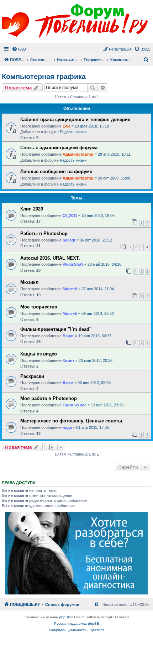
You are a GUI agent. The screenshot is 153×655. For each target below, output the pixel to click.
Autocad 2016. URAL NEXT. (50, 258)
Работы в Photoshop (44, 233)
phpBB (64, 617)
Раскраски (32, 376)
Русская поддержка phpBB (76, 623)
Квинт (68, 360)
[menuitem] (19, 49)
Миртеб (70, 289)
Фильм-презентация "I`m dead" (55, 329)
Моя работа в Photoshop (48, 398)
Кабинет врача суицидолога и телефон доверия (75, 119)
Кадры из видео (38, 354)
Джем (68, 382)
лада (67, 427)
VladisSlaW (73, 264)
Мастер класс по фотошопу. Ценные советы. (71, 420)
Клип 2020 (31, 209)
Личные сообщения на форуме (56, 171)
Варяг (68, 336)
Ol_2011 (70, 215)
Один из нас (74, 405)
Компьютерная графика (44, 76)
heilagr (69, 240)
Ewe (66, 126)
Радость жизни (73, 132)
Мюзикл (29, 282)
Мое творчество (38, 307)
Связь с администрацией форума (58, 147)
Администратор (78, 154)
